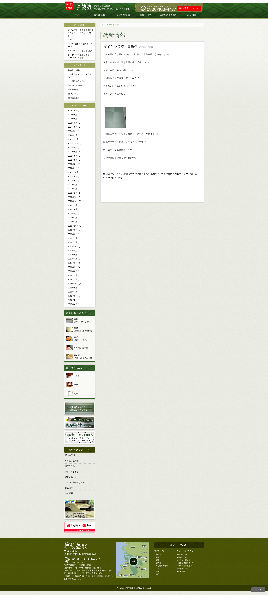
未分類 (71, 89)
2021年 (111, 25)
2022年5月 (74, 160)
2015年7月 (74, 292)
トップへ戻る (258, 590)
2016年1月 (74, 279)
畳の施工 (72, 98)
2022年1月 (74, 168)
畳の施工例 (99, 15)
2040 (70, 40)
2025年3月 (74, 123)
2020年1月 (74, 222)
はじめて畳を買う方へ (74, 482)
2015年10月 (75, 283)
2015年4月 (74, 304)
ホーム (76, 15)
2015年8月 (74, 288)
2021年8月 (74, 176)
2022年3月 (74, 164)
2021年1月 (74, 193)
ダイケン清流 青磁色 (120, 46)
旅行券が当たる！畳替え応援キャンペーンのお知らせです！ (80, 33)
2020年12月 (75, 197)
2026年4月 (74, 110)
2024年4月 (74, 131)
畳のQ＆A (72, 93)
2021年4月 (74, 185)
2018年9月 (74, 238)
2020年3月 (74, 218)
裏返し (158, 560)
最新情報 (69, 488)
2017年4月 (74, 259)
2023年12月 (75, 139)
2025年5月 (74, 119)
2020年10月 (75, 201)
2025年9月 (74, 115)
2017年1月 (74, 263)
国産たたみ (145, 15)
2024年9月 (74, 127)
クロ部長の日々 (75, 81)
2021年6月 (74, 180)
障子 (157, 571)
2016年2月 (74, 275)
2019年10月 (75, 226)
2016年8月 (74, 271)
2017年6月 (74, 255)
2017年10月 (75, 246)
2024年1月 (74, 135)
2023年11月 (74, 143)
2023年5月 (74, 152)
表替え (158, 555)
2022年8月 (74, 156)
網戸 (157, 574)
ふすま (158, 569)
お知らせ (72, 70)
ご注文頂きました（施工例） (80, 74)
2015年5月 (74, 300)
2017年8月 (74, 250)
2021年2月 (74, 189)
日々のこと (73, 85)
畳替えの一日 (71, 477)
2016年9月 (74, 267)
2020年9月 (74, 205)
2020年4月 (74, 213)
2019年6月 (74, 230)
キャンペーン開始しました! (80, 51)
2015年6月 (74, 296)
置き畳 (158, 563)
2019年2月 (74, 234)
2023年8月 (74, 147)
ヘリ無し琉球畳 (122, 15)
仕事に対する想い (168, 15)
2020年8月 (74, 209)
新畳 (157, 557)
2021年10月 (75, 172)
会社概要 (191, 15)
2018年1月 (74, 242)
